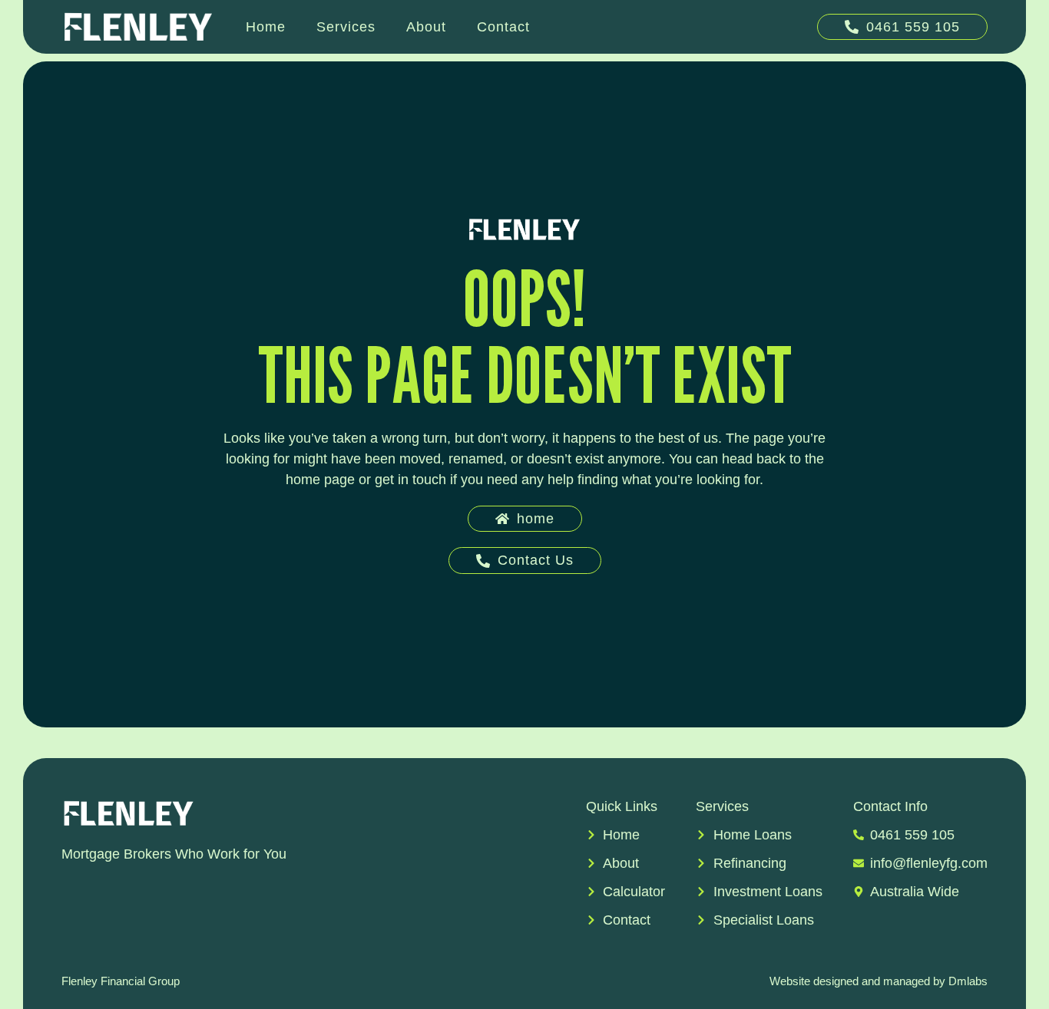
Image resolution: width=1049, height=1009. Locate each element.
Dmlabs (968, 981)
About (426, 27)
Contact (503, 27)
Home (266, 27)
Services (346, 27)
